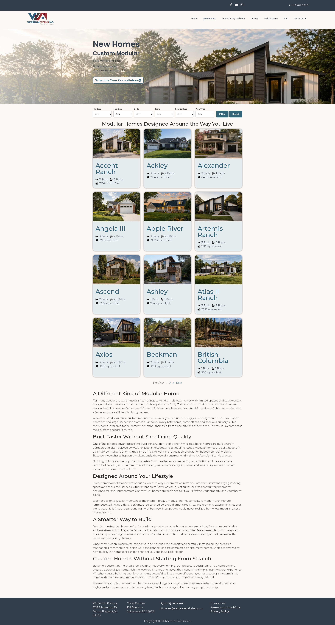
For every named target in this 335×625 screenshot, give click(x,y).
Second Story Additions (233, 18)
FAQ (286, 18)
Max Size (117, 109)
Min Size (97, 109)
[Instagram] (241, 4)
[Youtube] (236, 4)
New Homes (209, 18)
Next (179, 382)
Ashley (157, 291)
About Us (298, 18)
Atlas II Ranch (208, 295)
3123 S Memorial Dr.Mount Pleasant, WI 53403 (105, 611)
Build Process (271, 18)
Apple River (165, 228)
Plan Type (200, 109)
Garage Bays (181, 109)
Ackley (157, 165)
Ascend (107, 291)
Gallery (254, 18)
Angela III (110, 228)
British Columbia (213, 358)
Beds (136, 109)
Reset (235, 114)
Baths (157, 109)
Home (194, 18)
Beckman (162, 354)
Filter (222, 114)
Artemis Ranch (210, 232)
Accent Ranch (107, 169)
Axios (104, 354)
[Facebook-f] (230, 4)
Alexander (214, 165)
